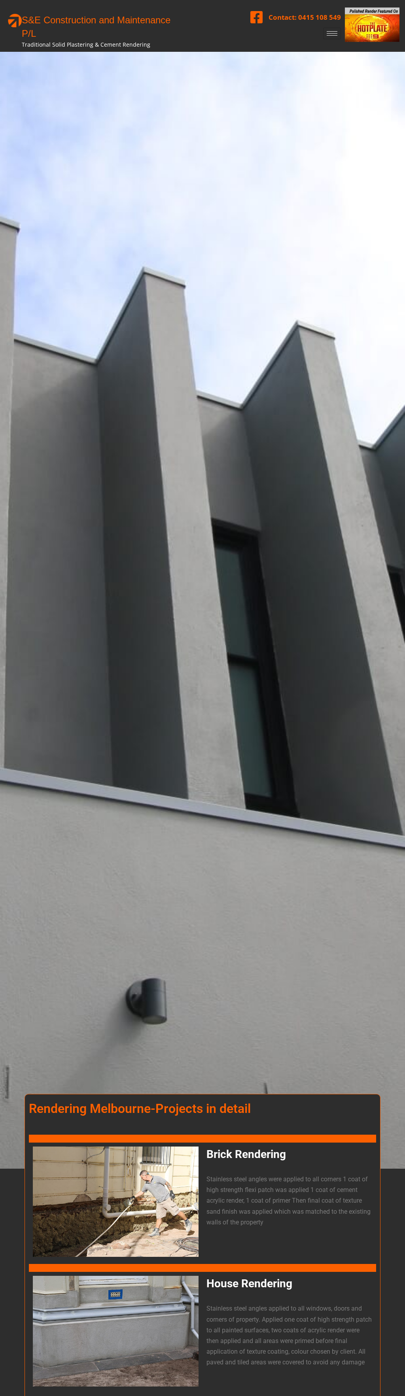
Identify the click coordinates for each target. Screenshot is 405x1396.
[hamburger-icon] (332, 33)
